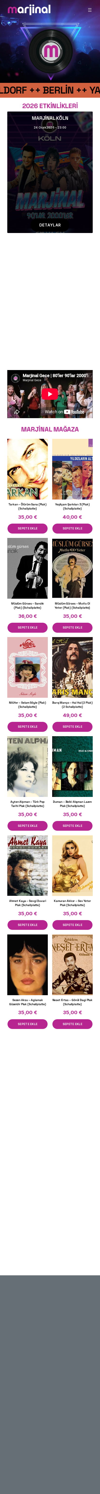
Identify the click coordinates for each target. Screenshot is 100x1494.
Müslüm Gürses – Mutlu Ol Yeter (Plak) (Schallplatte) (72, 606)
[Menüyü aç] (90, 10)
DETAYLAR (50, 225)
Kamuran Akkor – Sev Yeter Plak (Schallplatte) (72, 903)
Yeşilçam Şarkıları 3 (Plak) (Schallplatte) (72, 506)
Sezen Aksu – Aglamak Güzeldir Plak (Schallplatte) (27, 1002)
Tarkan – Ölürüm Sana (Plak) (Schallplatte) (27, 506)
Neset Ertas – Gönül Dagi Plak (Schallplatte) (72, 1002)
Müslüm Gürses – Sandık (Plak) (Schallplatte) (27, 606)
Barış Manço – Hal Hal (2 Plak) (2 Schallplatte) (72, 705)
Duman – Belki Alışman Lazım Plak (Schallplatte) (72, 804)
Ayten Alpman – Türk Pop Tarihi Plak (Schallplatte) (27, 804)
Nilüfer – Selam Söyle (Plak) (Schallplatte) (27, 705)
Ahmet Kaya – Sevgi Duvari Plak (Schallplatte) (27, 903)
